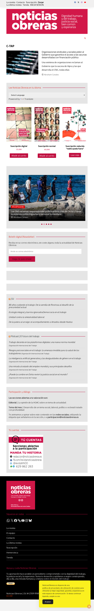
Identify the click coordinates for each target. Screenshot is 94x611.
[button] (41, 224)
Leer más (75, 155)
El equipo (10, 533)
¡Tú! (12, 299)
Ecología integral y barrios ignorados (26, 312)
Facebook (75, 2)
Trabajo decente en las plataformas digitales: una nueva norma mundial (42, 342)
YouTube (85, 2)
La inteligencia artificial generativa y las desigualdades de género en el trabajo (45, 358)
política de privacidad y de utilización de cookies (61, 588)
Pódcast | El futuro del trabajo (25, 336)
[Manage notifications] (89, 606)
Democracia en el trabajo (54, 312)
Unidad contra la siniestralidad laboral (26, 317)
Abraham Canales (51, 75)
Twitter (78, 2)
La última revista (14, 5)
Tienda (26, 5)
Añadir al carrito (18, 155)
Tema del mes (15, 407)
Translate (29, 99)
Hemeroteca (12, 552)
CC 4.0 (9, 596)
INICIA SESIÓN (37, 5)
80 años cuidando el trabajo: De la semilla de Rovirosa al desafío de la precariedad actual (41, 306)
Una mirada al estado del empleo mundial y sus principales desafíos (40, 366)
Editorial (13, 402)
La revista (10, 2)
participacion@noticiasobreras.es (63, 417)
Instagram (82, 2)
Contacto (20, 2)
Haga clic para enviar (22, 259)
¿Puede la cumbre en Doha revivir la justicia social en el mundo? (38, 374)
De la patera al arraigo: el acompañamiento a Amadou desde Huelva (40, 322)
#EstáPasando (18, 207)
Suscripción (31, 2)
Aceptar (48, 602)
